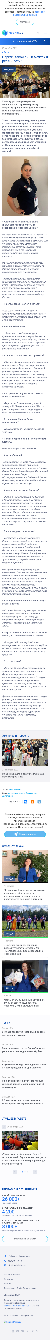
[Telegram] (39, 801)
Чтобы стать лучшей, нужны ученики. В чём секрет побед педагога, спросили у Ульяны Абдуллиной (24, 1002)
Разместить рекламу (25, 1238)
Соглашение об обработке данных (20, 1288)
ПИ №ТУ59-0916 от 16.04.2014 (18, 1306)
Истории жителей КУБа (25, 41)
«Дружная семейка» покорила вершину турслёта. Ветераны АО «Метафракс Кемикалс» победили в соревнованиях (23, 949)
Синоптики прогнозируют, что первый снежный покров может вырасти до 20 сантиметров (23, 1084)
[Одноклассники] (32, 801)
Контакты (8, 1284)
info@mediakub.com (17, 1265)
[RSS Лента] (37, 1331)
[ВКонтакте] (25, 801)
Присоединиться (27, 834)
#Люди (5, 52)
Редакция (8, 1279)
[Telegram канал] (32, 1331)
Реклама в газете (12, 1275)
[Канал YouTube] (17, 1331)
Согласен (25, 22)
